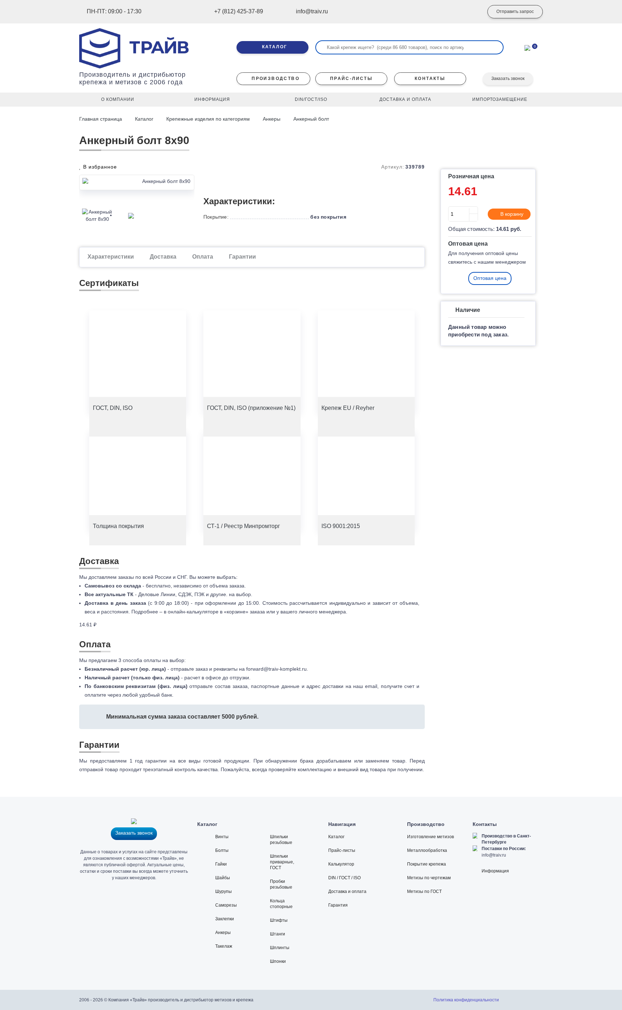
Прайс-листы (341, 850)
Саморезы (226, 905)
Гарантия (338, 905)
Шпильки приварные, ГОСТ (282, 862)
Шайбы (222, 877)
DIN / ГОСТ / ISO (344, 877)
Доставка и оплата (347, 891)
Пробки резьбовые (281, 884)
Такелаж (223, 946)
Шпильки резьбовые (281, 839)
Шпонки (278, 961)
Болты (222, 850)
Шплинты (279, 947)
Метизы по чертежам (429, 877)
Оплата (202, 257)
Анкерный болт (311, 119)
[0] (527, 47)
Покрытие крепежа (426, 864)
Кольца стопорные (281, 903)
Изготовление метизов (430, 836)
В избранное (99, 167)
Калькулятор (341, 864)
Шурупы (223, 891)
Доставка (163, 257)
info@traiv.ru (494, 855)
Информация (495, 870)
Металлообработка (427, 850)
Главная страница (101, 119)
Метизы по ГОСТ (424, 891)
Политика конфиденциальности (466, 999)
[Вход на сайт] (467, 12)
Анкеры (271, 119)
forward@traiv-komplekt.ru (276, 669)
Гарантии (242, 257)
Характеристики (110, 257)
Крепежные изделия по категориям (208, 119)
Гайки (221, 864)
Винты (222, 836)
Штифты (279, 920)
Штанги (277, 934)
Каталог (144, 119)
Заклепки (224, 918)
